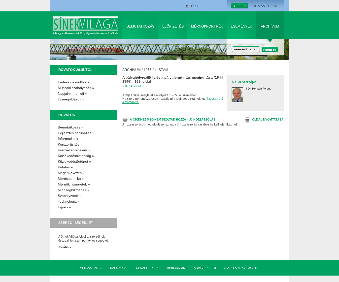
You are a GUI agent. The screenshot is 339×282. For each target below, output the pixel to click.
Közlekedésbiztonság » (76, 156)
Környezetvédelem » (74, 150)
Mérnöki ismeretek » (74, 184)
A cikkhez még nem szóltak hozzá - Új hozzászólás (172, 119)
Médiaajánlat (91, 268)
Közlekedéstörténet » (74, 161)
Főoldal (196, 6)
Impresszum (176, 268)
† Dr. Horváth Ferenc (258, 88)
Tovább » (64, 247)
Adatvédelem (205, 268)
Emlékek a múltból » (74, 82)
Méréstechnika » (71, 179)
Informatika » (68, 139)
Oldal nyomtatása (268, 119)
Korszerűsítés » (70, 144)
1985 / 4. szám (156, 70)
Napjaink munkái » (72, 93)
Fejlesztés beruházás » (76, 133)
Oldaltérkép (147, 268)
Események (241, 26)
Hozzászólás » (265, 6)
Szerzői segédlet (75, 223)
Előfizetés (173, 26)
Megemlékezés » (71, 173)
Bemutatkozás (140, 26)
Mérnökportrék (207, 26)
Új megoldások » (71, 99)
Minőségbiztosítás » (73, 190)
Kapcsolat (119, 268)
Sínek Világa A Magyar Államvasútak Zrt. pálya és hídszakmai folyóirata (86, 25)
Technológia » (69, 201)
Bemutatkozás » (70, 127)
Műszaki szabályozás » (76, 88)
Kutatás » (65, 167)
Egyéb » (64, 207)
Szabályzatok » (70, 196)
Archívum (270, 26)
